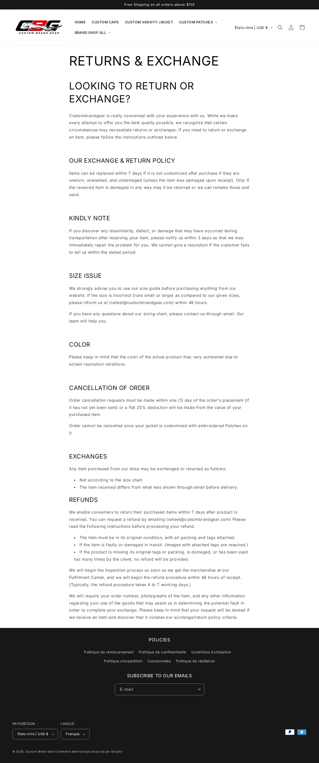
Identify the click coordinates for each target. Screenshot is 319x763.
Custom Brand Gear (40, 751)
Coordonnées (159, 661)
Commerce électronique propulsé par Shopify (88, 751)
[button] (198, 22)
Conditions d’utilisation (211, 652)
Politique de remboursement (109, 652)
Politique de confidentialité (162, 652)
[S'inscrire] (198, 689)
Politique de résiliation (195, 661)
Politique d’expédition (123, 661)
